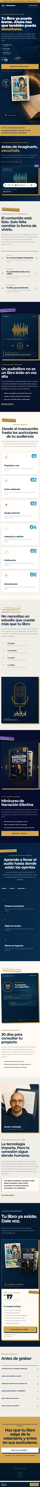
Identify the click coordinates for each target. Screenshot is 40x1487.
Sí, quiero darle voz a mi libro (20, 1329)
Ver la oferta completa (8, 1195)
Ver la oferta (34, 1484)
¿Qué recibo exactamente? (20, 1399)
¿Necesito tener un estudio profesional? (20, 1369)
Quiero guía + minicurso (20, 833)
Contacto (20, 1476)
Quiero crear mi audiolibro (20, 1450)
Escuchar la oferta (33, 5)
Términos (20, 1474)
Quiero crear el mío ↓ (7, 191)
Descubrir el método (7, 404)
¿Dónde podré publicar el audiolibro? (20, 1391)
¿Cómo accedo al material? (20, 1406)
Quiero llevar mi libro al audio (20, 66)
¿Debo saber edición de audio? (20, 1376)
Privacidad (20, 1472)
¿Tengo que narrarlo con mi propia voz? (20, 1384)
